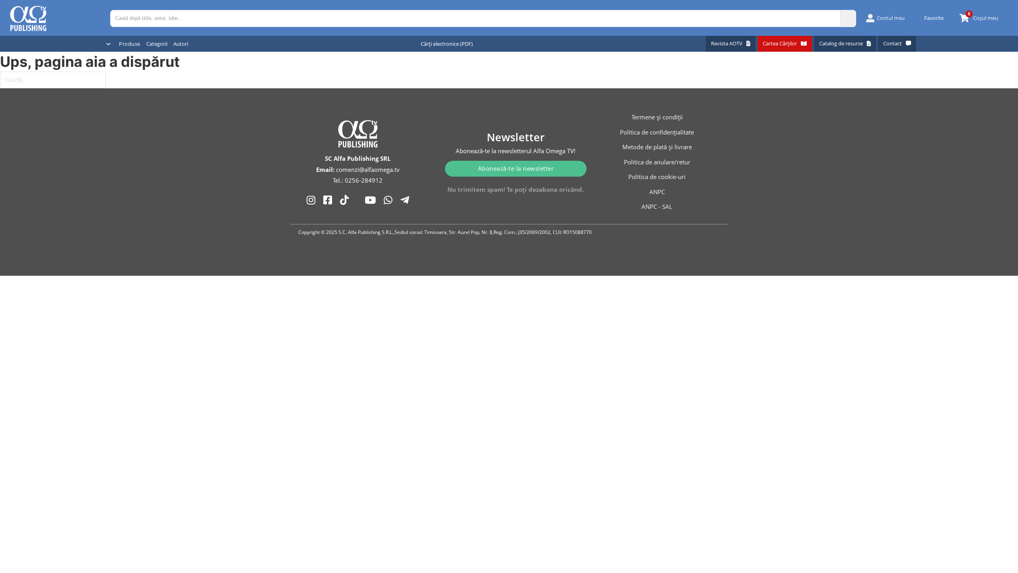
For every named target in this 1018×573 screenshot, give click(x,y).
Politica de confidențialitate (657, 132)
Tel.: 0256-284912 (358, 180)
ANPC (657, 192)
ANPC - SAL (656, 206)
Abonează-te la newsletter (516, 168)
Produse (129, 43)
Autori (180, 43)
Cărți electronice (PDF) (447, 43)
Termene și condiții (657, 117)
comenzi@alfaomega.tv (368, 169)
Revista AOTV (726, 43)
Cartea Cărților (780, 43)
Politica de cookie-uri (657, 177)
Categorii (156, 43)
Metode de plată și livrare (657, 147)
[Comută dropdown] (108, 44)
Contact (892, 43)
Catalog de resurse (841, 43)
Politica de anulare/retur (657, 162)
